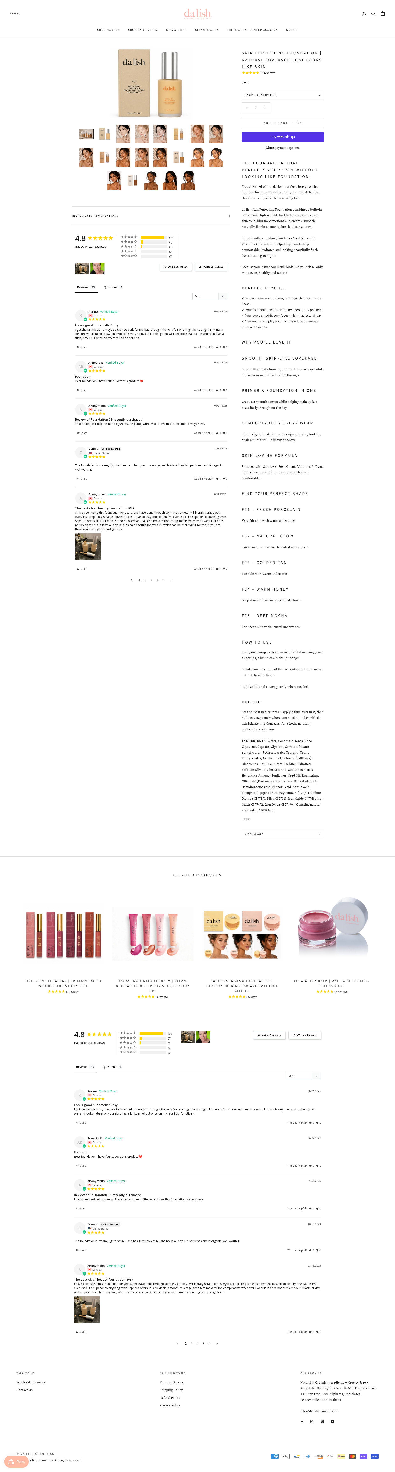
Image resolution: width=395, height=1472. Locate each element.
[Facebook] (255, 818)
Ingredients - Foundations (95, 216)
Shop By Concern (143, 30)
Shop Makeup (108, 30)
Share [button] (83, 347)
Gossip (292, 30)
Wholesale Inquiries (30, 1382)
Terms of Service (172, 1382)
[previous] (12, 944)
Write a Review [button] (213, 267)
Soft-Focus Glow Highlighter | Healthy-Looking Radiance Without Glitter (242, 986)
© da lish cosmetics (35, 1454)
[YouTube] (332, 1421)
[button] (218, 347)
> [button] (171, 580)
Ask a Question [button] (177, 267)
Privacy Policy (170, 1405)
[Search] (373, 13)
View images (254, 834)
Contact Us (24, 1390)
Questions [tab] (110, 287)
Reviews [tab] (82, 287)
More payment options (283, 148)
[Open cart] (383, 13)
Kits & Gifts (176, 30)
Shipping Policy (171, 1390)
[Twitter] (260, 818)
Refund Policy (170, 1398)
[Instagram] (312, 1421)
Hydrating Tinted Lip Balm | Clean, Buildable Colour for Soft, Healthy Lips (152, 986)
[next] (382, 944)
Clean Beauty (206, 30)
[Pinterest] (266, 818)
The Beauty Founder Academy (252, 30)
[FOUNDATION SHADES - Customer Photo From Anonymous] (82, 268)
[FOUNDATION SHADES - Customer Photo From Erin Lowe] (97, 268)
